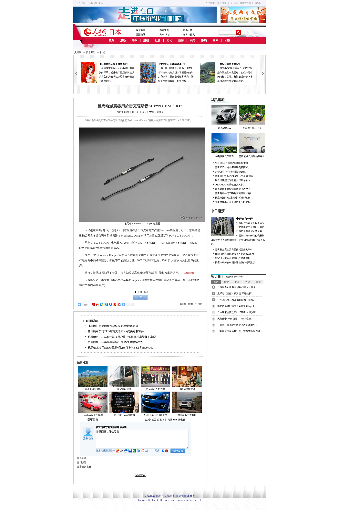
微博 (170, 419)
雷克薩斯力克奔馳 (187, 415)
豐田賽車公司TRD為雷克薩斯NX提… (234, 193)
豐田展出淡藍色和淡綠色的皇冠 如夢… (235, 176)
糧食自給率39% (93, 389)
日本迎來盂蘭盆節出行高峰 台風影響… (237, 312)
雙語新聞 (140, 34)
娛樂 (192, 40)
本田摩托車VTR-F (252, 128)
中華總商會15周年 (155, 389)
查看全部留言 (84, 466)
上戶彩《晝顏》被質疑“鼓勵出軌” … (236, 293)
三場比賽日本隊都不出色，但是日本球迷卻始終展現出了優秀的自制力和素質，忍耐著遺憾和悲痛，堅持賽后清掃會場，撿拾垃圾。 (175, 72)
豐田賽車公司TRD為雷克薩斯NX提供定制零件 (116, 331)
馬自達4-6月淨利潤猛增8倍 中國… (233, 163)
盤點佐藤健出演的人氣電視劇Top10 (235, 306)
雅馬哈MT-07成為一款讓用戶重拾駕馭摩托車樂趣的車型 (122, 336)
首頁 (111, 40)
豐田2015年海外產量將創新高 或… (233, 167)
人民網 (81, 3)
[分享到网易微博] (119, 304)
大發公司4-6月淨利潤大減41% (230, 171)
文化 (169, 40)
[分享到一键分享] (123, 304)
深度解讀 (140, 30)
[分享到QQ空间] (101, 304)
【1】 (134, 292)
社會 (157, 40)
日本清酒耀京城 (187, 389)
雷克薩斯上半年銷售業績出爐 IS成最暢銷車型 (115, 342)
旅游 (181, 40)
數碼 (204, 40)
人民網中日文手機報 (216, 3)
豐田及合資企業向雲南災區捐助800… (234, 249)
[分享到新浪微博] (97, 304)
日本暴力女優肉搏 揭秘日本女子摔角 (236, 287)
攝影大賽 (187, 30)
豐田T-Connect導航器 (124, 415)
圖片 (185, 419)
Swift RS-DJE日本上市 (155, 415)
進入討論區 (150, 419)
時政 (134, 40)
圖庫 (215, 40)
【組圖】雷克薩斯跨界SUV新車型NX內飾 (113, 326)
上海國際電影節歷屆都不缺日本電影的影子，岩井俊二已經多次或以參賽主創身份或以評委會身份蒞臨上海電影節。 (116, 72)
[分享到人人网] (110, 304)
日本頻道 (91, 52)
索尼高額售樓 (124, 389)
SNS (175, 419)
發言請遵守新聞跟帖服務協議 (111, 427)
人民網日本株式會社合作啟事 (245, 3)
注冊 (85, 438)
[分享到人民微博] (93, 304)
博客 (164, 419)
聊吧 (180, 419)
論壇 (159, 419)
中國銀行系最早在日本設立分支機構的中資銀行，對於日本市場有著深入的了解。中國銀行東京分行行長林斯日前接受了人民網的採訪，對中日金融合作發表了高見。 (238, 231)
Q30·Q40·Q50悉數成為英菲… (230, 184)
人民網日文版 (96, 3)
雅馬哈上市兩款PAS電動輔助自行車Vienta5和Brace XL (120, 347)
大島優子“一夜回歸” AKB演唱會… (235, 318)
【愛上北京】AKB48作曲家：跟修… (236, 299)
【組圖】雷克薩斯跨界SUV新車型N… (237, 325)
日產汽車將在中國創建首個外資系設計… (236, 262)
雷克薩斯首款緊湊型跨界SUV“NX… (234, 189)
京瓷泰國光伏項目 (224, 156)
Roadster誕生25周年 (93, 415)
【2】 (140, 292)
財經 (146, 40)
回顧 (227, 40)
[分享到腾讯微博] (106, 304)
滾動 (123, 40)
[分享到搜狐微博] (114, 304)
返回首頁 (140, 475)
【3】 (146, 292)
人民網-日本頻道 (155, 112)
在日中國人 (189, 34)
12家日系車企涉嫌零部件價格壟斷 (232, 258)
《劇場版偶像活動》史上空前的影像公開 (238, 331)
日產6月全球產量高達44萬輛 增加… (233, 197)
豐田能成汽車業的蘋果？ (252, 156)
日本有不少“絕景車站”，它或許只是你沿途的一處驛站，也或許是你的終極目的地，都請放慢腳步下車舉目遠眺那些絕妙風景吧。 (235, 72)
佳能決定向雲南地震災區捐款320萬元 (234, 253)
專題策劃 (164, 30)
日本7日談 (164, 34)
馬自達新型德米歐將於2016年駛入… (234, 180)
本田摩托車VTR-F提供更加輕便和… (233, 202)
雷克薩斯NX (224, 128)
